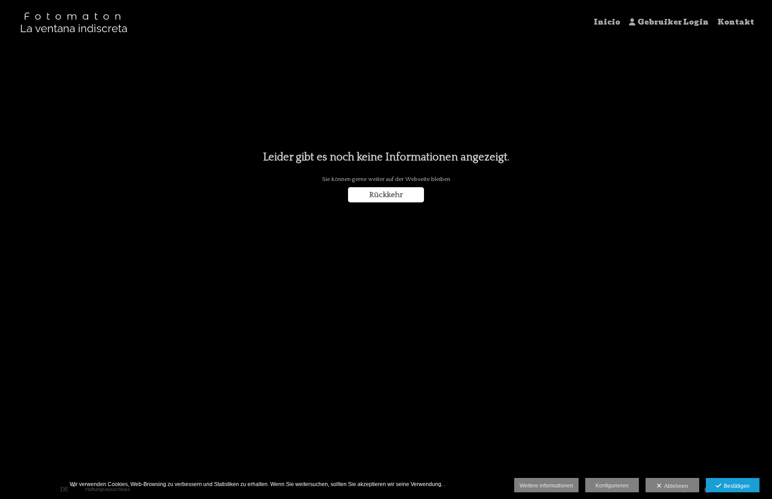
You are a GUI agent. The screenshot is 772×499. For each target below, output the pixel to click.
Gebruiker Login (673, 22)
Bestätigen (735, 486)
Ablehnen (675, 486)
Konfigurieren (612, 485)
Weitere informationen (546, 485)
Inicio (607, 22)
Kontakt (735, 22)
